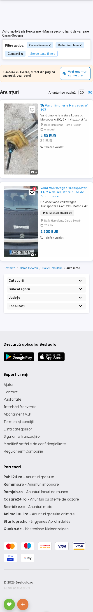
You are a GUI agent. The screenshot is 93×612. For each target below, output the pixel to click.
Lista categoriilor (18, 429)
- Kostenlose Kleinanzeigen (36, 529)
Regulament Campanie (23, 451)
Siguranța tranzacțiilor (22, 436)
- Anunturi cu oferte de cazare (41, 499)
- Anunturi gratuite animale (39, 514)
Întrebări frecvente (20, 406)
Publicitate (12, 399)
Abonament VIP (17, 414)
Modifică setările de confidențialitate (35, 444)
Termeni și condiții (19, 421)
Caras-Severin (38, 45)
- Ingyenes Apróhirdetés (37, 521)
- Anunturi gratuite (29, 477)
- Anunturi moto (28, 506)
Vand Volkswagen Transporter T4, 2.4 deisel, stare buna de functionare (63, 192)
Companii (14, 53)
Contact (10, 392)
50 (90, 92)
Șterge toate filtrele (42, 53)
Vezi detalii (24, 75)
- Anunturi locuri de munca (36, 491)
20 (82, 92)
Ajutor (9, 384)
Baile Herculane (68, 45)
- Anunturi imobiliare (31, 484)
